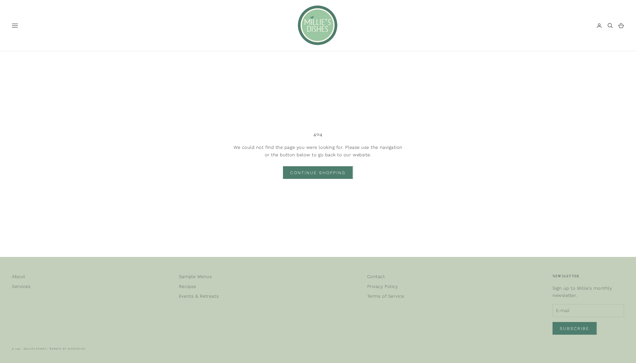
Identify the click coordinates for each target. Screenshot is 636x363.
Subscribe (581, 347)
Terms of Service (385, 296)
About (18, 276)
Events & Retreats (199, 296)
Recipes (187, 286)
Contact (376, 276)
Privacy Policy (382, 286)
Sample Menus (195, 276)
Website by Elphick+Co (67, 348)
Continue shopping (318, 172)
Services (21, 286)
